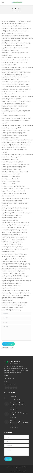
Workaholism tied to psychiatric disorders (19, 414)
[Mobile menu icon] (3, 3)
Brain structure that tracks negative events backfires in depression (18, 405)
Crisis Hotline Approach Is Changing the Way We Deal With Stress (19, 423)
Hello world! (13, 397)
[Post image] (6, 398)
